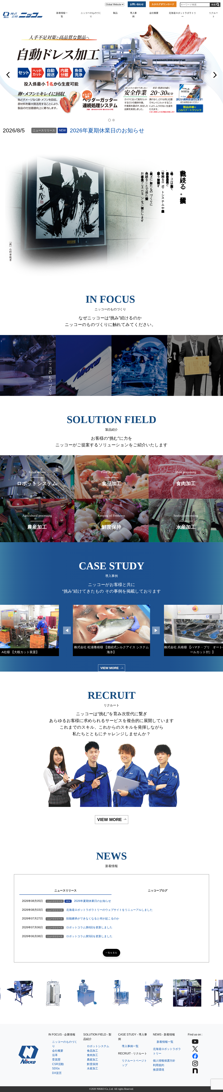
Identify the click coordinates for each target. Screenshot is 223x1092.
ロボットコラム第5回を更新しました (89, 936)
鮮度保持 (92, 1064)
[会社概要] (84, 365)
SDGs (56, 1068)
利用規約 (158, 1065)
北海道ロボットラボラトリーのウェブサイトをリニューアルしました (109, 909)
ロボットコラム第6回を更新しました (89, 927)
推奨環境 (158, 1069)
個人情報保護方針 (164, 1060)
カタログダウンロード (163, 4)
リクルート (213, 15)
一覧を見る (111, 953)
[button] (8, 75)
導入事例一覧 (130, 1046)
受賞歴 (56, 1059)
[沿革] (139, 365)
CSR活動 (58, 1064)
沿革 (55, 1055)
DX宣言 (57, 1072)
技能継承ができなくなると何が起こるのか (92, 918)
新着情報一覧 (62, 15)
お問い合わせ (137, 4)
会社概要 (153, 13)
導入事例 (133, 15)
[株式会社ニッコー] (28, 1061)
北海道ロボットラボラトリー (182, 15)
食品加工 (92, 1050)
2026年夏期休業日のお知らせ (107, 130)
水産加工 (92, 1068)
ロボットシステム (98, 1046)
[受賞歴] (195, 365)
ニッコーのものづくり (91, 15)
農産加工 (92, 1059)
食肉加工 (92, 1055)
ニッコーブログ (157, 890)
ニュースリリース (65, 890)
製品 (115, 13)
